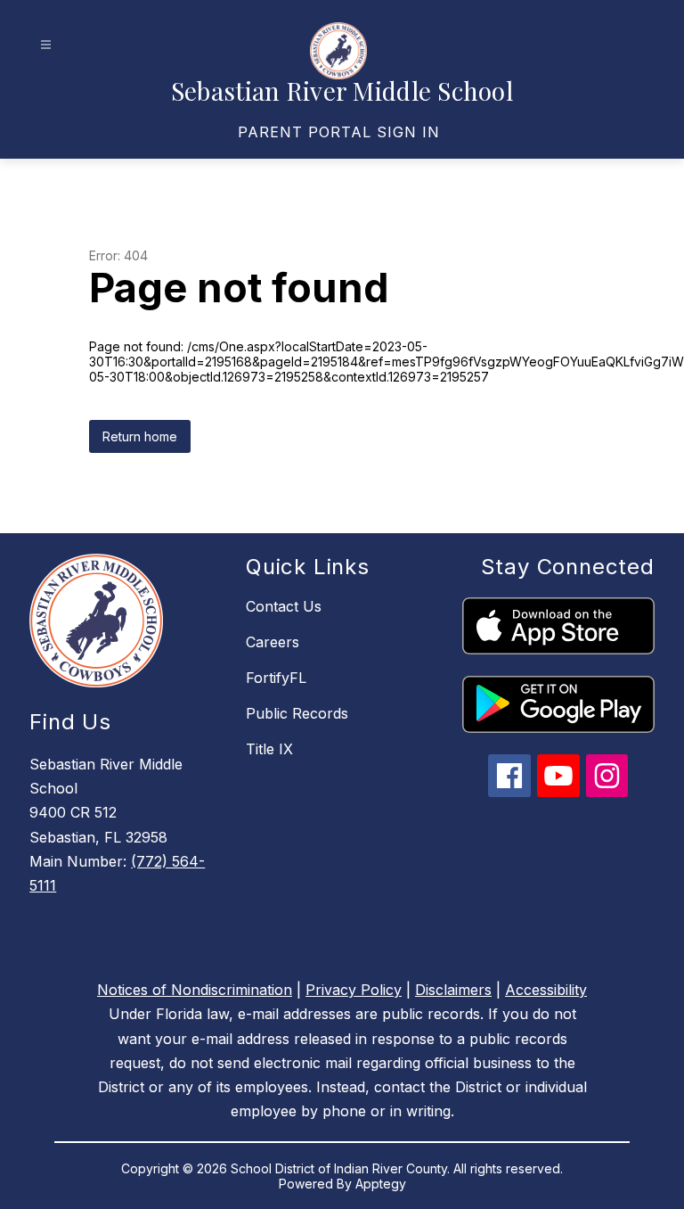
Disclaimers (453, 990)
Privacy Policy (353, 990)
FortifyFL (276, 678)
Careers (272, 642)
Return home (139, 436)
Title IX (269, 749)
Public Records (297, 713)
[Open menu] (46, 45)
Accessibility (546, 990)
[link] (339, 132)
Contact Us (284, 606)
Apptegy (380, 1183)
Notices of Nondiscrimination (194, 990)
